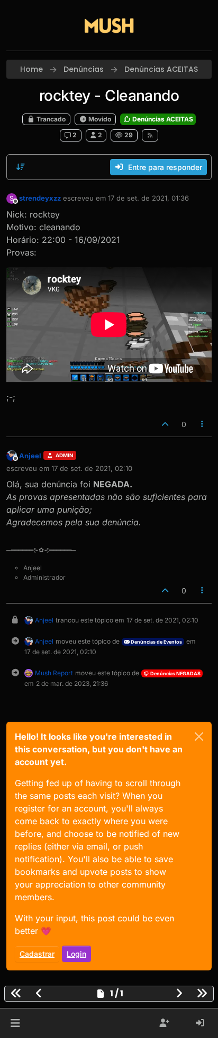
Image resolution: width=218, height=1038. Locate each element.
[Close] (199, 736)
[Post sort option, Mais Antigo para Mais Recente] (20, 167)
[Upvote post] (165, 424)
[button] (15, 1023)
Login (76, 953)
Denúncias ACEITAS (162, 119)
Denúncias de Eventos (156, 642)
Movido (99, 119)
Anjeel (30, 455)
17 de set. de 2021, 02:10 (91, 468)
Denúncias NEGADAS (175, 673)
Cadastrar (37, 953)
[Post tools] (202, 424)
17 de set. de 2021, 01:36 (148, 198)
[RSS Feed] (150, 135)
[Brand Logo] (109, 25)
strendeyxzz (40, 198)
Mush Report (54, 673)
